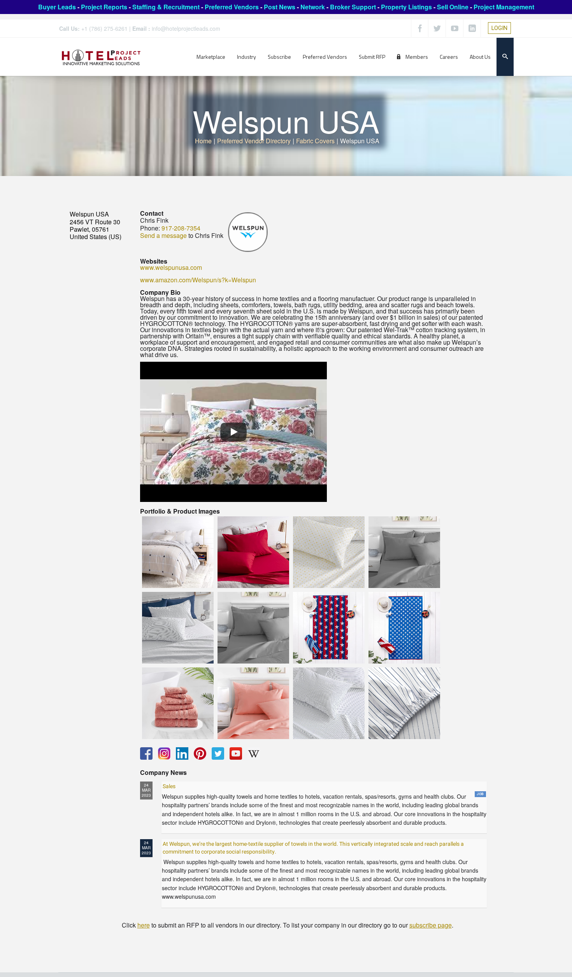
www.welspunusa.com (171, 267)
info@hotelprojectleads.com (186, 28)
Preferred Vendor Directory (254, 140)
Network (312, 6)
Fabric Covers (315, 140)
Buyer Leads (57, 6)
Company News (163, 772)
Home (203, 140)
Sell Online (452, 6)
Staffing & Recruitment (166, 6)
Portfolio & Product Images (180, 511)
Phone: (150, 228)
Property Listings (406, 6)
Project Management (504, 6)
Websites (153, 261)
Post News (279, 6)
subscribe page (430, 925)
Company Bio (160, 292)
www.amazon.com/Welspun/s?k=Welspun (198, 279)
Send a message (163, 235)
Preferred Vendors (232, 6)
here (143, 925)
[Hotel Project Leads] (101, 56)
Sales (169, 786)
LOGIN (499, 28)
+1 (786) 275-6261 (104, 28)
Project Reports (104, 6)
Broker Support (353, 6)
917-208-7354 (180, 228)
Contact (151, 213)
